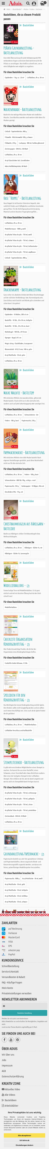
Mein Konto (7, 987)
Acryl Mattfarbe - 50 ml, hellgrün (16, 890)
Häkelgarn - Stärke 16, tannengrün (17, 553)
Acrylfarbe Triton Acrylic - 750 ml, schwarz (19, 240)
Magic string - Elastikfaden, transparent (18, 343)
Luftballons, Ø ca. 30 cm (35, 77)
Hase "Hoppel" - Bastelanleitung (22, 198)
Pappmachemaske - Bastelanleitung (24, 452)
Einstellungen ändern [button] (24, 1145)
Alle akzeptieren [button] (24, 1135)
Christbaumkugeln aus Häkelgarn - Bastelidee (24, 526)
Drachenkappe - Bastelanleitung (22, 289)
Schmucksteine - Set (31, 415)
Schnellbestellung (10, 966)
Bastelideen (11, 1100)
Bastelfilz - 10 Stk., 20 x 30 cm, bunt (17, 326)
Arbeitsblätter (11, 1105)
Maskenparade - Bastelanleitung (23, 109)
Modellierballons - (15, 585)
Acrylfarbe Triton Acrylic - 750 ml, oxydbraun (20, 252)
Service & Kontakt (10, 971)
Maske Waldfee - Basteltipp (19, 392)
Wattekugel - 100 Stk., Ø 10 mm (16, 332)
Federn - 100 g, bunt (12, 420)
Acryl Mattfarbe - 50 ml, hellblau (16, 896)
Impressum (7, 1065)
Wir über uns (8, 1054)
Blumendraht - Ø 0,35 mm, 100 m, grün (18, 349)
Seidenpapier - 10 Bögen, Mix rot (32, 486)
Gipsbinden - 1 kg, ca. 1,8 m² (14, 77)
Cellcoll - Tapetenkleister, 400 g (16, 131)
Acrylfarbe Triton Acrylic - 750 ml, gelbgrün (20, 798)
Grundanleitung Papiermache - (22, 853)
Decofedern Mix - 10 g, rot (14, 492)
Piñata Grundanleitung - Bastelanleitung (19, 50)
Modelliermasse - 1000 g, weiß (15, 229)
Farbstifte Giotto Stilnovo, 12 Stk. (16, 663)
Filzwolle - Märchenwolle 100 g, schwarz (19, 137)
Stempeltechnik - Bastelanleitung (24, 762)
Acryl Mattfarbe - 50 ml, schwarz (16, 901)
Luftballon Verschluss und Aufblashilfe (18, 730)
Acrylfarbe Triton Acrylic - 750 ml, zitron (19, 804)
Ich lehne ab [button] (24, 1140)
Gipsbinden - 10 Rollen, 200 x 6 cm (16, 314)
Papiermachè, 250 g (28, 420)
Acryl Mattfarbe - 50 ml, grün (15, 355)
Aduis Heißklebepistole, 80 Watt (16, 166)
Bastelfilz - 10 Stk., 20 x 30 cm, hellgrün (18, 320)
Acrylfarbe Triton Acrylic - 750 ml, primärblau (20, 810)
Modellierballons (11, 607)
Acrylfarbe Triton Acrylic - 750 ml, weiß (18, 234)
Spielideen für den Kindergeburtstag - (15, 697)
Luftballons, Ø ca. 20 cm (13, 223)
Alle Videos (10, 1094)
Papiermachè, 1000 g (12, 878)
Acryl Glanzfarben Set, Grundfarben (17, 160)
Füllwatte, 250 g (10, 143)
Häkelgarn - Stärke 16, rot (33, 547)
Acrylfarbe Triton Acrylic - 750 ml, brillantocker (21, 246)
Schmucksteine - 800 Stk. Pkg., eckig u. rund (20, 480)
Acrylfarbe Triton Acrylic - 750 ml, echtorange (20, 793)
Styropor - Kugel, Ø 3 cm (13, 337)
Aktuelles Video (12, 1089)
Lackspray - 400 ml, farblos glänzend (31, 143)
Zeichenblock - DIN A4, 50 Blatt (15, 816)
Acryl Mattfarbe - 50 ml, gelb (15, 884)
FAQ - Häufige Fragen (12, 982)
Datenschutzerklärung (13, 1076)
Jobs (4, 1059)
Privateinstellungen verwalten (17, 993)
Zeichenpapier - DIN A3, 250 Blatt (16, 149)
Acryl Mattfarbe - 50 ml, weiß (32, 878)
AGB (4, 1070)
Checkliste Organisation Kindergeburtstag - (18, 641)
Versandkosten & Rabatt (13, 976)
